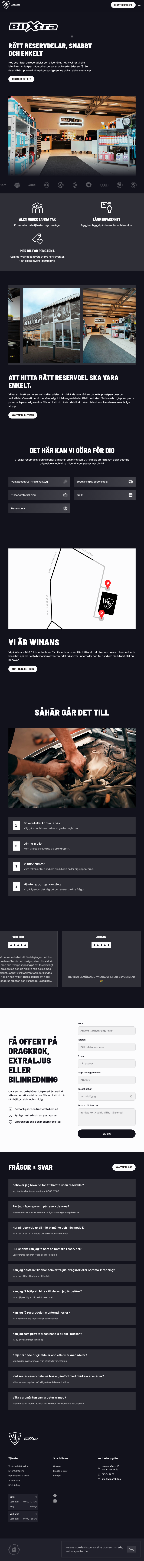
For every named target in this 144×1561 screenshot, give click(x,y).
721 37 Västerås (110, 1469)
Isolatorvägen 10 (111, 1466)
